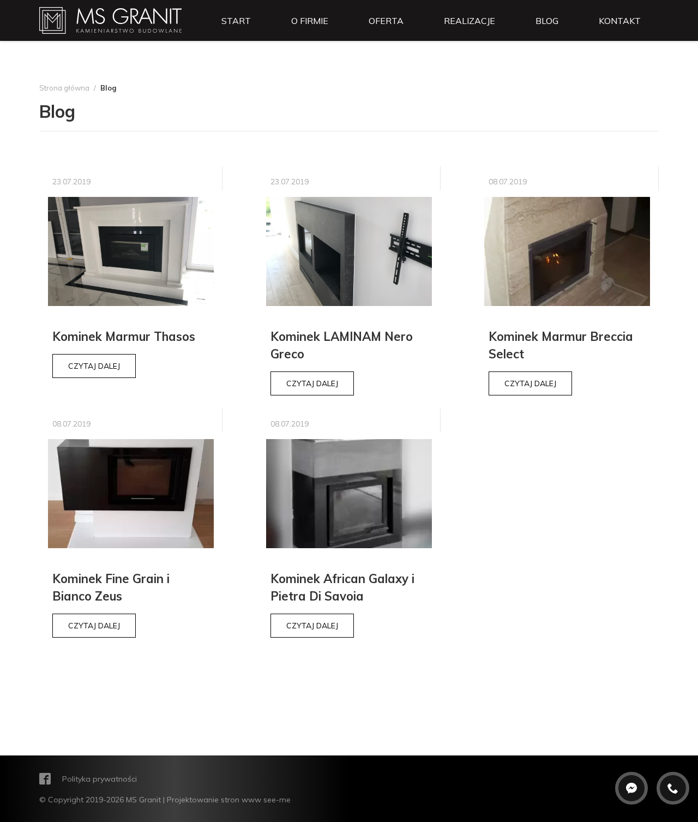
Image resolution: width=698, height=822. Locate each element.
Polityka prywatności (99, 779)
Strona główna (64, 88)
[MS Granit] (110, 19)
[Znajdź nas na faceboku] (46, 779)
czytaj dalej (94, 366)
